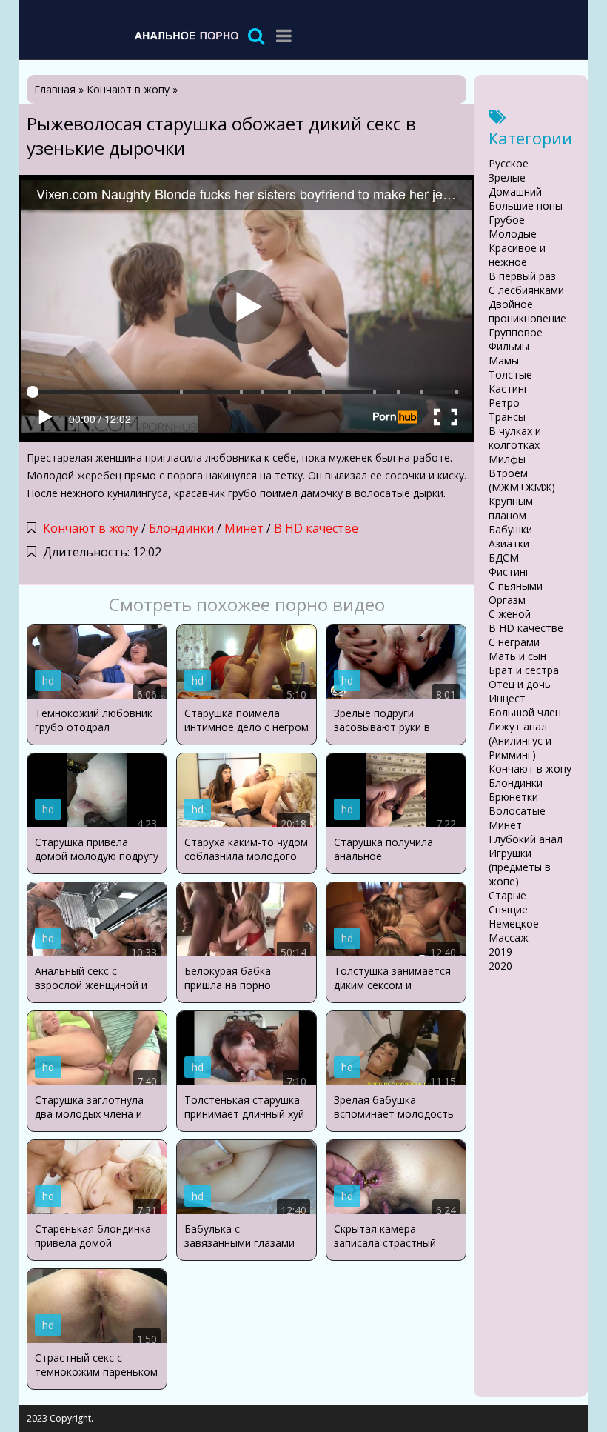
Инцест (507, 698)
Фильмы (509, 346)
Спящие (508, 909)
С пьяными (516, 586)
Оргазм (507, 600)
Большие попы (526, 206)
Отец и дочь (520, 684)
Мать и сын (517, 656)
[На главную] (185, 35)
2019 (500, 952)
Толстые (510, 374)
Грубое (507, 220)
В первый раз (522, 276)
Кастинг (509, 389)
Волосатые (517, 811)
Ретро (504, 403)
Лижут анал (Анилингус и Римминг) (520, 740)
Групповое (516, 332)
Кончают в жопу (90, 528)
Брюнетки (513, 797)
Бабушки (510, 529)
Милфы (507, 459)
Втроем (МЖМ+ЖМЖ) (522, 480)
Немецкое (514, 923)
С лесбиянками (526, 290)
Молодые (513, 234)
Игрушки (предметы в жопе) (520, 867)
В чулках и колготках (515, 438)
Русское (509, 163)
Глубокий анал (526, 839)
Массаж (509, 937)
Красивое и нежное (517, 255)
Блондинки (181, 528)
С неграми (514, 642)
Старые (507, 895)
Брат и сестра (524, 670)
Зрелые (507, 177)
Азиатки (509, 543)
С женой (510, 614)
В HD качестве (316, 528)
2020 (500, 966)
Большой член (525, 712)
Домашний (515, 191)
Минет (244, 528)
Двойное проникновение (527, 311)
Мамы (504, 360)
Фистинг (509, 572)
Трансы (507, 417)
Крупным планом (511, 508)
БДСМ (504, 557)
